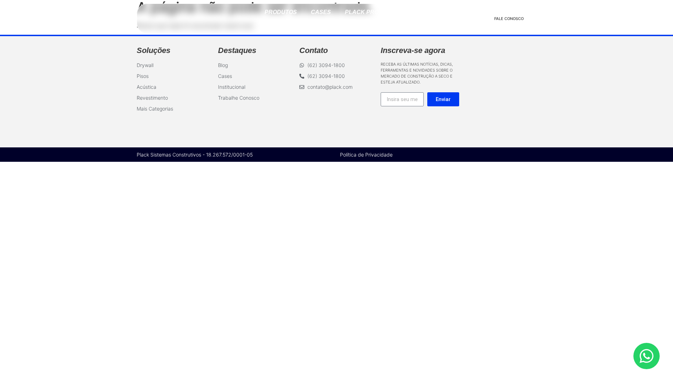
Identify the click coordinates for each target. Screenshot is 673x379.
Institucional (337, 25)
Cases (321, 12)
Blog (401, 12)
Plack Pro (362, 12)
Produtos (281, 12)
